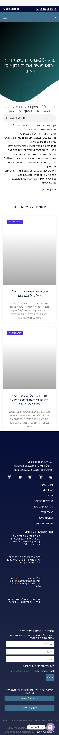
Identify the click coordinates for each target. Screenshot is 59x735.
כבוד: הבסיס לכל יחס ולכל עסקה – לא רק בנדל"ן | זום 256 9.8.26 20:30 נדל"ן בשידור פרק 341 (24, 560)
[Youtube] (44, 9)
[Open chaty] (50, 727)
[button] (5, 16)
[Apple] (37, 9)
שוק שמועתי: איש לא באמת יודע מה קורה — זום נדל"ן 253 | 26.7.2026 (24, 600)
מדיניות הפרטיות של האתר (24, 671)
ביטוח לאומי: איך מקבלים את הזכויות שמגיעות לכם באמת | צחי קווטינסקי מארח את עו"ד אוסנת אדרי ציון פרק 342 (25, 540)
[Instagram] (51, 9)
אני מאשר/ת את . (31, 671)
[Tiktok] (48, 9)
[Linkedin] (30, 477)
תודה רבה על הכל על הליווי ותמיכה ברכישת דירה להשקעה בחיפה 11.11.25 (29, 400)
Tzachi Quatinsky (45, 731)
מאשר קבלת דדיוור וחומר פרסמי (37, 666)
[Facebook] (55, 9)
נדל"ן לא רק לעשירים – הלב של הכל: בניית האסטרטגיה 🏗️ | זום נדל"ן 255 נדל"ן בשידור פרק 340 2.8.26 (25, 582)
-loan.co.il (32, 179)
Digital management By (19, 727)
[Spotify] (41, 9)
